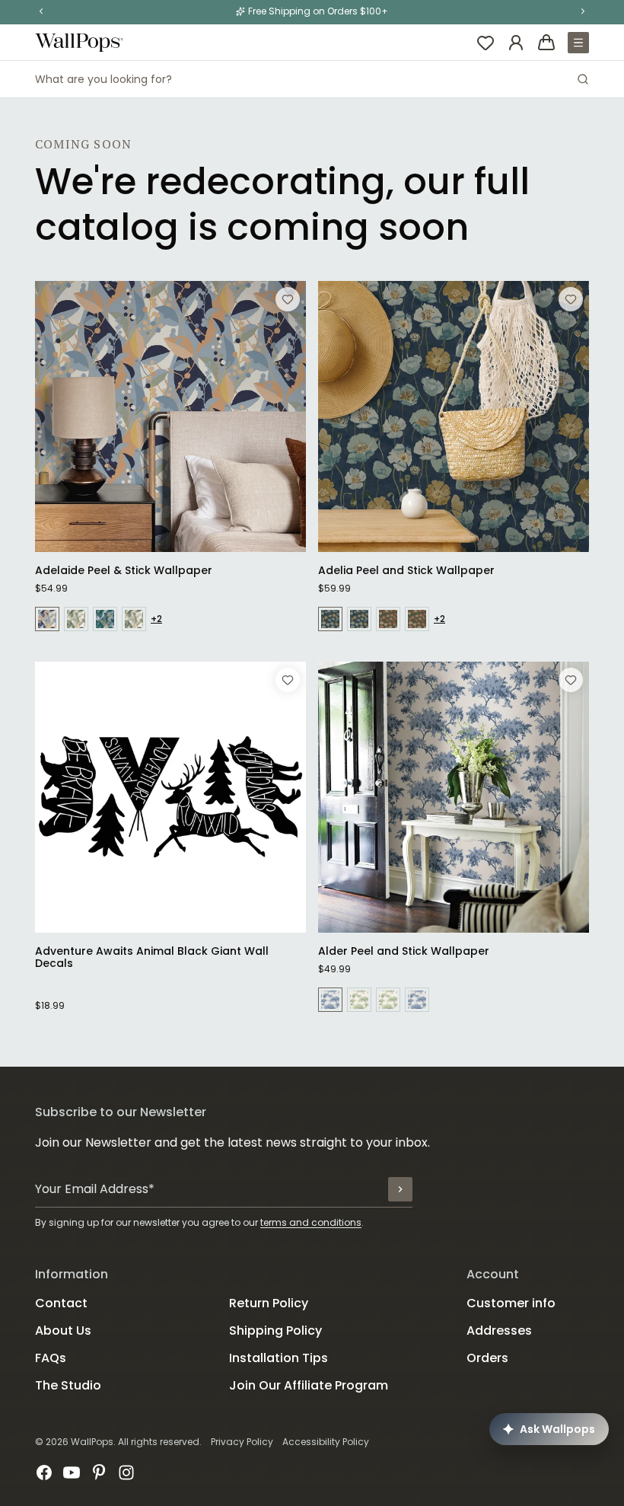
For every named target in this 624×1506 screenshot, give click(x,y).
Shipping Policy (275, 1330)
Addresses (499, 1330)
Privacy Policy (242, 1441)
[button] (41, 11)
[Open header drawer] (578, 42)
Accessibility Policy (325, 1441)
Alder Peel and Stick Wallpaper (403, 951)
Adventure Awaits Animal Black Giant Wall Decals (152, 957)
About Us (63, 1330)
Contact (61, 1303)
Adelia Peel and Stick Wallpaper (406, 570)
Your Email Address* (94, 1189)
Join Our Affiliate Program (308, 1385)
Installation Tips (278, 1358)
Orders (487, 1358)
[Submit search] (583, 79)
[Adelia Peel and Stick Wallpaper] (453, 416)
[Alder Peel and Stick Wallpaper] (453, 797)
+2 (156, 619)
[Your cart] (546, 43)
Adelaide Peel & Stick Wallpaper (123, 570)
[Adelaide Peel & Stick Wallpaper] (170, 416)
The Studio (68, 1385)
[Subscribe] (400, 1189)
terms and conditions (310, 1222)
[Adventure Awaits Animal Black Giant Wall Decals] (170, 797)
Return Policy (268, 1303)
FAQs (50, 1358)
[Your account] (516, 43)
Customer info (511, 1303)
